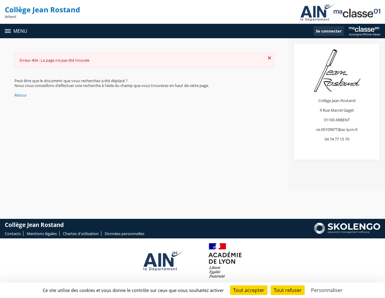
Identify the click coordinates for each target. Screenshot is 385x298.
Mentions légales (42, 233)
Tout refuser (288, 290)
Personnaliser (327, 290)
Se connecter (329, 31)
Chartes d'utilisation (81, 233)
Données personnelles (124, 233)
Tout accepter (248, 290)
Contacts (13, 233)
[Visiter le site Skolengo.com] (347, 232)
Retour (20, 95)
